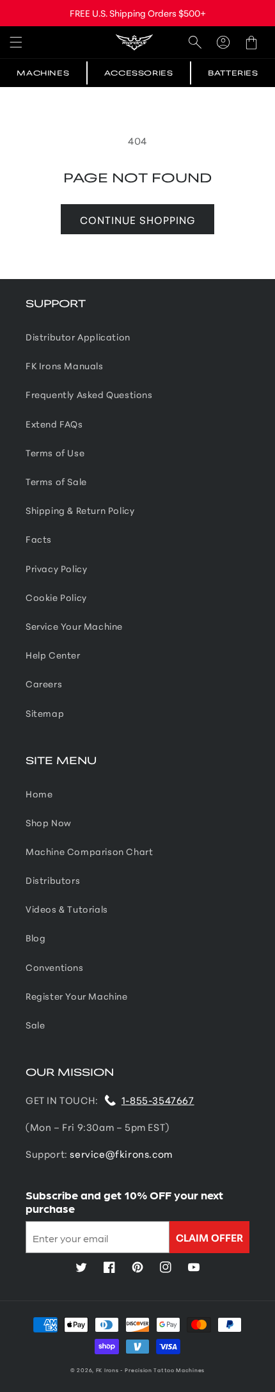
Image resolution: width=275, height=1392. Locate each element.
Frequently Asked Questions (89, 394)
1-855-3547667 (158, 1100)
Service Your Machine (74, 626)
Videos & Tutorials (67, 908)
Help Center (53, 654)
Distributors (53, 880)
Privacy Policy (56, 568)
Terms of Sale (56, 481)
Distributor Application (78, 336)
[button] (16, 42)
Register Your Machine (77, 995)
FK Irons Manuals (65, 365)
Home (39, 793)
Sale (35, 1024)
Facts (39, 538)
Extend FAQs (54, 423)
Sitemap (45, 713)
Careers (44, 683)
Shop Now (49, 822)
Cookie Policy (56, 597)
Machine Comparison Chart (89, 851)
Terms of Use (55, 452)
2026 (84, 1369)
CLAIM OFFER (209, 1236)
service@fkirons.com (121, 1153)
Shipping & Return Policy (80, 510)
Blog (35, 937)
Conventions (55, 967)
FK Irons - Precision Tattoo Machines (150, 1369)
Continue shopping (137, 219)
